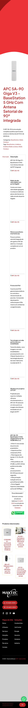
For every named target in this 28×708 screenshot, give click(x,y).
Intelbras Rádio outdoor (10, 146)
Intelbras (18, 144)
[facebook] (3, 613)
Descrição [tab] (5, 157)
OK (22, 705)
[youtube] (14, 613)
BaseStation (15, 140)
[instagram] (7, 613)
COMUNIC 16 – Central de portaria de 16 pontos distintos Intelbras (7, 545)
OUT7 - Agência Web (21, 658)
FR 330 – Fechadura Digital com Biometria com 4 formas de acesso (20, 541)
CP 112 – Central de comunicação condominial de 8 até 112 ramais (21, 572)
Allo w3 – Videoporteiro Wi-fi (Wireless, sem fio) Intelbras (8, 568)
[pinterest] (10, 613)
